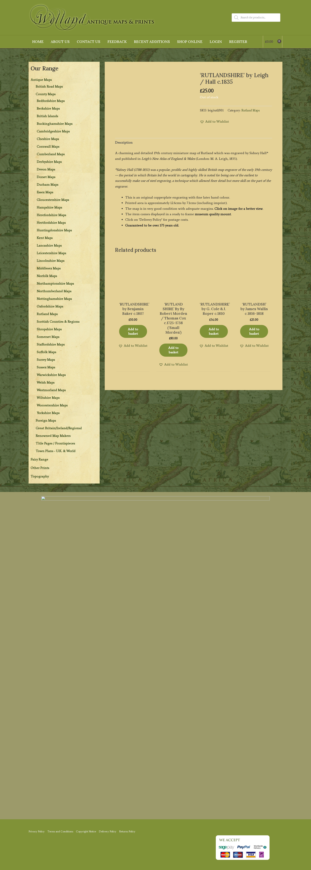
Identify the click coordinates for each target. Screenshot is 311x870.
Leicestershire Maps (51, 253)
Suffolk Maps (46, 352)
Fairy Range (39, 459)
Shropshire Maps (49, 329)
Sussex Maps (46, 367)
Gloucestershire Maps (53, 200)
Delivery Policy (107, 831)
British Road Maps (49, 86)
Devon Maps (46, 169)
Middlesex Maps (49, 268)
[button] (214, 121)
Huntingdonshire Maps (54, 230)
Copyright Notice (86, 831)
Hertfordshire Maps (51, 223)
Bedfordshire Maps (51, 101)
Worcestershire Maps (52, 405)
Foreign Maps (46, 420)
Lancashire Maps (49, 245)
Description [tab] (124, 142)
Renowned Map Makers (53, 436)
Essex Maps (45, 192)
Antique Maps (41, 80)
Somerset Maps (48, 337)
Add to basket (133, 331)
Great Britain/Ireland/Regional (59, 428)
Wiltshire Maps (48, 398)
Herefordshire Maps (51, 215)
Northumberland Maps (54, 291)
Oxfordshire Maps (50, 306)
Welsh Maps (46, 382)
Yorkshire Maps (48, 413)
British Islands (47, 116)
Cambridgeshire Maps (53, 131)
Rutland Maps (47, 314)
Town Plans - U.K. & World (56, 451)
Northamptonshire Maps (55, 283)
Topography (40, 476)
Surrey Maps (46, 360)
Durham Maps (47, 184)
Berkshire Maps (48, 108)
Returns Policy (127, 831)
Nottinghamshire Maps (54, 299)
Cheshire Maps (48, 139)
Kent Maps (45, 238)
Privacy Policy (37, 831)
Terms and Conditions (60, 831)
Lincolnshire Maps (51, 261)
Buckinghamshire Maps (55, 124)
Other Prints (40, 468)
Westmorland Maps (51, 390)
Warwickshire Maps (51, 375)
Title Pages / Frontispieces (55, 443)
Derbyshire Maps (49, 162)
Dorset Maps (46, 177)
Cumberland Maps (51, 154)
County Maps (46, 94)
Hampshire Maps (49, 207)
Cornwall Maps (48, 146)
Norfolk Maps (47, 276)
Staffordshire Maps (51, 344)
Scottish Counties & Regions (58, 321)
